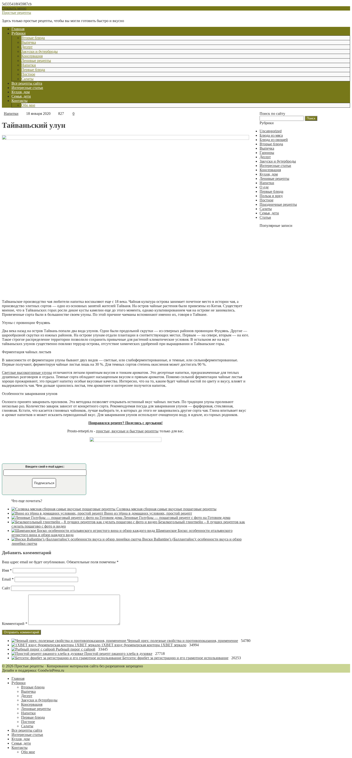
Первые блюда (33, 70)
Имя (7, 570)
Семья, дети (21, 96)
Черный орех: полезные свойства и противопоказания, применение (182, 641)
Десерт (27, 47)
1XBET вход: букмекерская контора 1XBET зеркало (143, 645)
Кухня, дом (20, 92)
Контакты (19, 101)
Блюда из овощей (274, 140)
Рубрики (18, 33)
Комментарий (14, 624)
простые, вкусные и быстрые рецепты (127, 431)
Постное (28, 74)
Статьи (265, 217)
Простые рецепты (16, 13)
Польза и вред (271, 196)
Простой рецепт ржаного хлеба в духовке (118, 654)
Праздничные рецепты (278, 204)
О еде (264, 187)
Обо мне (28, 105)
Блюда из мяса (271, 135)
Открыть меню (14, 8)
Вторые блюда (33, 38)
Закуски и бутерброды (39, 51)
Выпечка (28, 42)
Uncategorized (271, 131)
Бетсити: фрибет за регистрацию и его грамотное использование (175, 658)
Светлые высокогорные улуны (27, 372)
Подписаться (44, 483)
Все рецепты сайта (26, 83)
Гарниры (267, 153)
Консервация (32, 56)
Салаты (27, 79)
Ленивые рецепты (36, 61)
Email (8, 579)
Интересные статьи (27, 88)
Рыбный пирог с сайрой (75, 649)
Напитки (28, 65)
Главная (17, 29)
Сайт (6, 588)
